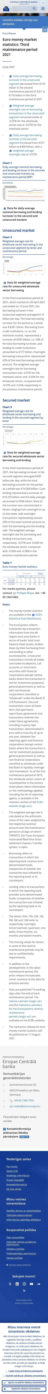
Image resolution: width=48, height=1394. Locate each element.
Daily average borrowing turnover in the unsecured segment (25, 80)
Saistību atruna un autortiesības (23, 1211)
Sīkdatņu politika (15, 1249)
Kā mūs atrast (13, 1189)
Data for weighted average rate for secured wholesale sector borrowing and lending (23, 457)
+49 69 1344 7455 (24, 1100)
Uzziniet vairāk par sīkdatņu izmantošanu (26, 1376)
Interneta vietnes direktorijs (20, 1265)
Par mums (12, 1167)
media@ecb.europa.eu (27, 1106)
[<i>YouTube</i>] (31, 1284)
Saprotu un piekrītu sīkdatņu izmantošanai (26, 1383)
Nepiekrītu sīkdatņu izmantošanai (26, 1389)
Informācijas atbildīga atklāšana (23, 1220)
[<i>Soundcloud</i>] (39, 1284)
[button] (43, 3)
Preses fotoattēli (15, 1180)
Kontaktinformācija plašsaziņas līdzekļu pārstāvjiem (17, 1133)
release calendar (18, 1001)
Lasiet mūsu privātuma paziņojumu (25, 1371)
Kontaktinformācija (16, 1185)
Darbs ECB (12, 1171)
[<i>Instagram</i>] (24, 1284)
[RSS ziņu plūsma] (24, 1290)
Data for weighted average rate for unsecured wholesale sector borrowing (21, 287)
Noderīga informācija (17, 1176)
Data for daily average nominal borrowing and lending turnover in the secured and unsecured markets (22, 214)
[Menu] (43, 8)
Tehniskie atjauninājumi (19, 1215)
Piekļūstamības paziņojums (21, 1254)
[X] (10, 1284)
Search (34, 8)
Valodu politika (14, 1258)
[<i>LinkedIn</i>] (17, 1284)
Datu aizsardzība (15, 1237)
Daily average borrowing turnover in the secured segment (25, 139)
